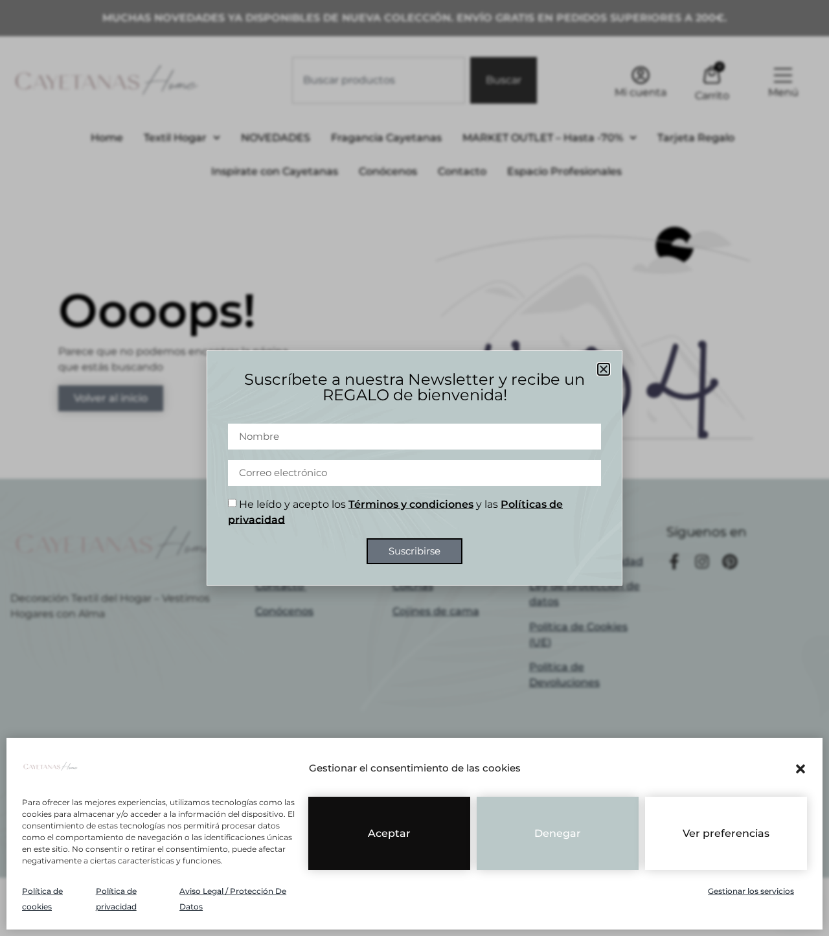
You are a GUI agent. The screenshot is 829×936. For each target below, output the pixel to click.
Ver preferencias (726, 833)
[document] (414, 468)
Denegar (557, 833)
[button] (800, 768)
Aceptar (389, 833)
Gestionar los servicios (751, 891)
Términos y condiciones (410, 504)
